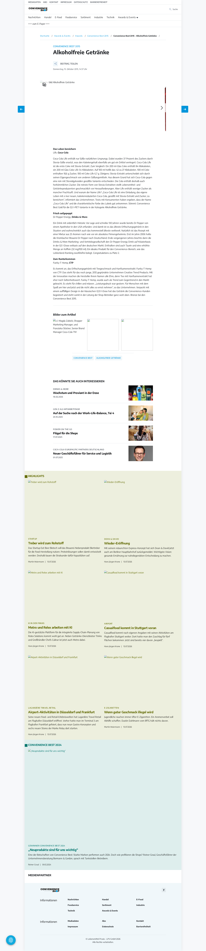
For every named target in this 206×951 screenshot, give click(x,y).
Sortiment (86, 17)
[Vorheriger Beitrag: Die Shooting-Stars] (21, 109)
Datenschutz (81, 2)
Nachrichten (34, 17)
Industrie (98, 17)
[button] (65, 64)
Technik (110, 17)
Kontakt (53, 2)
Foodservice (71, 17)
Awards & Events (127, 17)
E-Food (58, 17)
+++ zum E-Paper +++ (38, 23)
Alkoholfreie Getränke (108, 358)
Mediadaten (34, 2)
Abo (45, 2)
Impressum (66, 2)
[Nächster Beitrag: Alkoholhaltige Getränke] (184, 109)
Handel (47, 17)
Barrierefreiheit (98, 2)
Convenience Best (83, 358)
